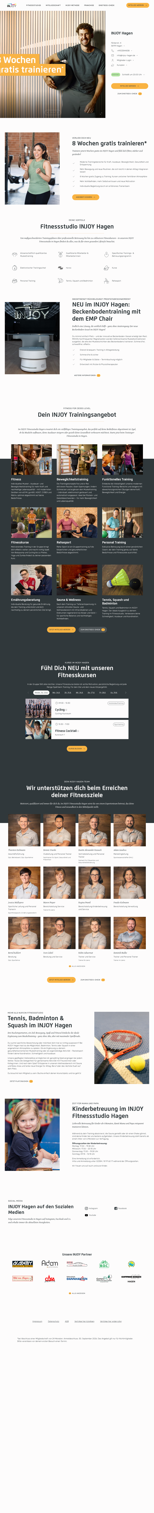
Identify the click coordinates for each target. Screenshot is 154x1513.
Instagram (93, 1208)
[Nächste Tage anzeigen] (125, 692)
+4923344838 (123, 50)
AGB (67, 1321)
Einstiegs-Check (106, 5)
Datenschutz (53, 1321)
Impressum (37, 1321)
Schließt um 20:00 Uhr (127, 74)
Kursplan (121, 65)
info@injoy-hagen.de (126, 55)
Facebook (122, 1208)
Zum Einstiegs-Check (127, 94)
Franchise (89, 5)
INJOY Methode (72, 5)
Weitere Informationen (85, 375)
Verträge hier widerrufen (111, 1321)
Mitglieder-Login (124, 60)
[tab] (41, 692)
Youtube (92, 1215)
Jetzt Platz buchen (19, 1081)
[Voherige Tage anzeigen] (28, 692)
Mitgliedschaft (53, 5)
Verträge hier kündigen (84, 1321)
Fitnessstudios (33, 5)
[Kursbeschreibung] (66, 710)
